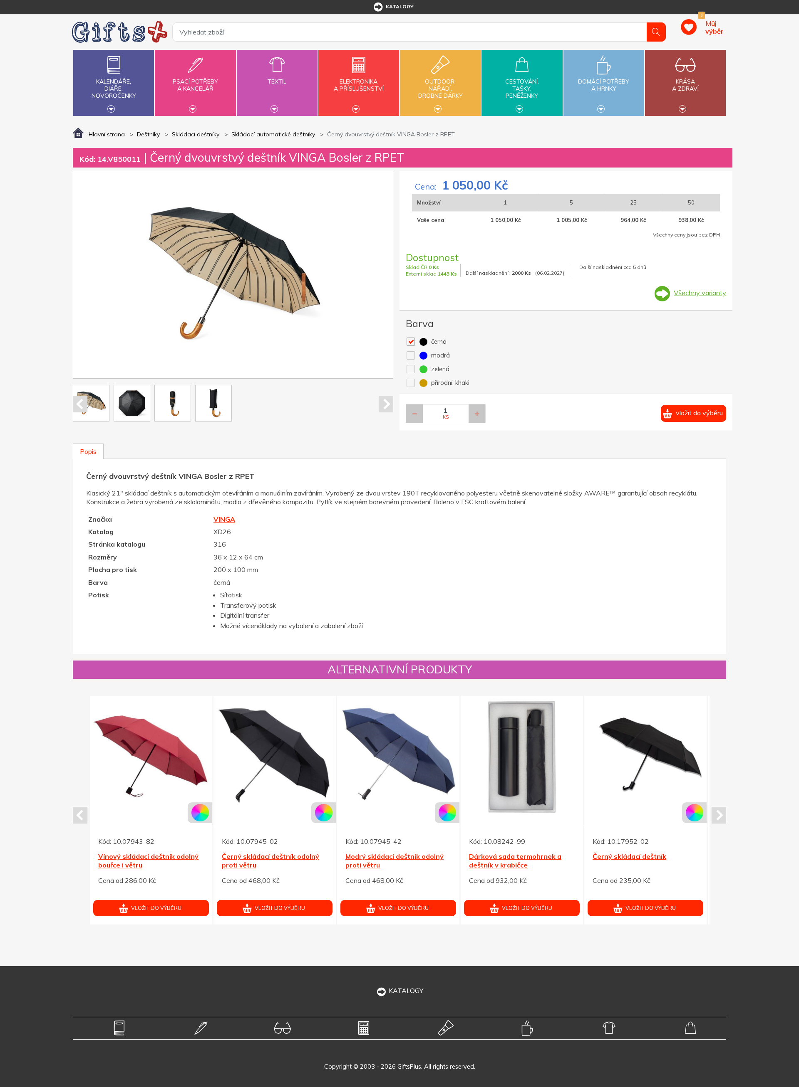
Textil (277, 81)
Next (386, 404)
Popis (88, 451)
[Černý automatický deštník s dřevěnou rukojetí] (274, 757)
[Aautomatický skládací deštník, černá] (645, 773)
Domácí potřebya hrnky (603, 85)
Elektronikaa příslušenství (359, 85)
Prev (80, 404)
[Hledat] (656, 32)
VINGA (224, 519)
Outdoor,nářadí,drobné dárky (440, 88)
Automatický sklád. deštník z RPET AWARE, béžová (392, 877)
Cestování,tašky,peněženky (522, 88)
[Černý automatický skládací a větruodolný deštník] (522, 773)
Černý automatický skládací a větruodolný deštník (517, 877)
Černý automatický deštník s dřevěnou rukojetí (268, 860)
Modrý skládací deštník (135, 856)
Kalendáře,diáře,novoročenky (114, 88)
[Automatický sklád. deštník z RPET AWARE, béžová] (398, 773)
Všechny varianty (700, 292)
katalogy (400, 6)
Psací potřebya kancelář (195, 85)
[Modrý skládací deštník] (151, 757)
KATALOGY (406, 990)
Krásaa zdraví (685, 85)
